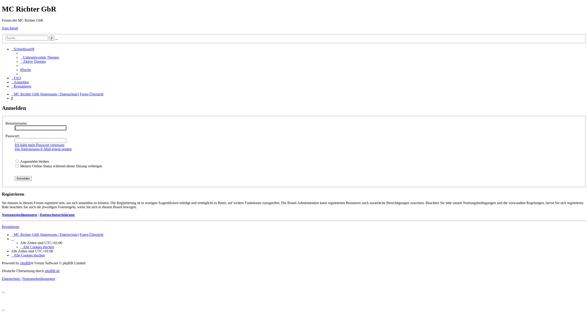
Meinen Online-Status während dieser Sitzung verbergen (60, 166)
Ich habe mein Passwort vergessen (39, 145)
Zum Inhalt (10, 28)
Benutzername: (16, 123)
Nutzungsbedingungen (19, 215)
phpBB (25, 263)
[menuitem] (39, 57)
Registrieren (10, 227)
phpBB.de (52, 271)
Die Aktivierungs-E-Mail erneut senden (43, 149)
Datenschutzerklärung (57, 215)
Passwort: (13, 136)
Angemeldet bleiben (34, 161)
